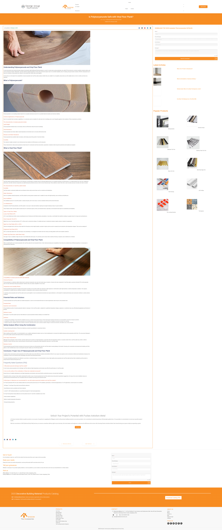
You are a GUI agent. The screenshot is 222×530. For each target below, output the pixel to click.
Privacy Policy (121, 528)
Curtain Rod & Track (60, 518)
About (168, 512)
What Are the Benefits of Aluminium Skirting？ (186, 82)
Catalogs (169, 518)
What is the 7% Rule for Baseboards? (186, 72)
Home (168, 511)
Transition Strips (59, 515)
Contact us (169, 514)
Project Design (170, 516)
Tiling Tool (58, 522)
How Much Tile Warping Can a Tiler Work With (186, 102)
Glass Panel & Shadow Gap (61, 521)
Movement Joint (59, 516)
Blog (168, 515)
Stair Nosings (58, 514)
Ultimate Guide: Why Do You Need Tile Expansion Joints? (186, 92)
